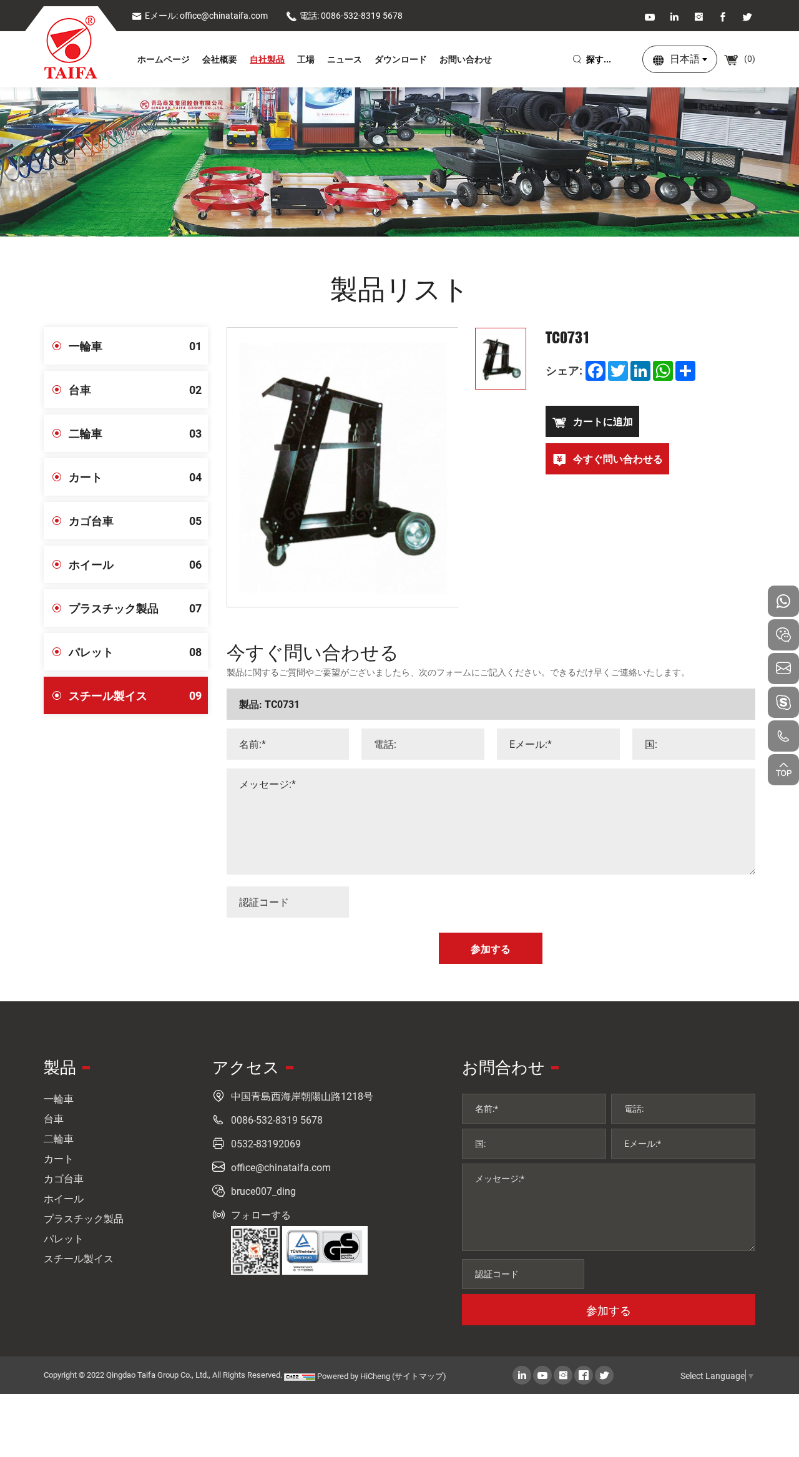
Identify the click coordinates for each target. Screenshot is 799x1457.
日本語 (685, 58)
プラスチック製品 (135, 608)
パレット (135, 651)
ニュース (344, 59)
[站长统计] (299, 1375)
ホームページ (163, 59)
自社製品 (267, 59)
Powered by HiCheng (353, 1375)
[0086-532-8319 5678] (783, 736)
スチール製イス (135, 695)
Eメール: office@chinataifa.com (206, 15)
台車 (135, 389)
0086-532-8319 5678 (277, 1119)
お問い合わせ (465, 59)
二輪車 (135, 433)
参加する (608, 1310)
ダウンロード (401, 59)
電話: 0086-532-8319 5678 (351, 15)
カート (135, 476)
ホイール (135, 564)
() (748, 58)
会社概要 (219, 59)
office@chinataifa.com (281, 1167)
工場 (306, 59)
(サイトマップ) (419, 1375)
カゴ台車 (135, 520)
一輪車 (135, 345)
